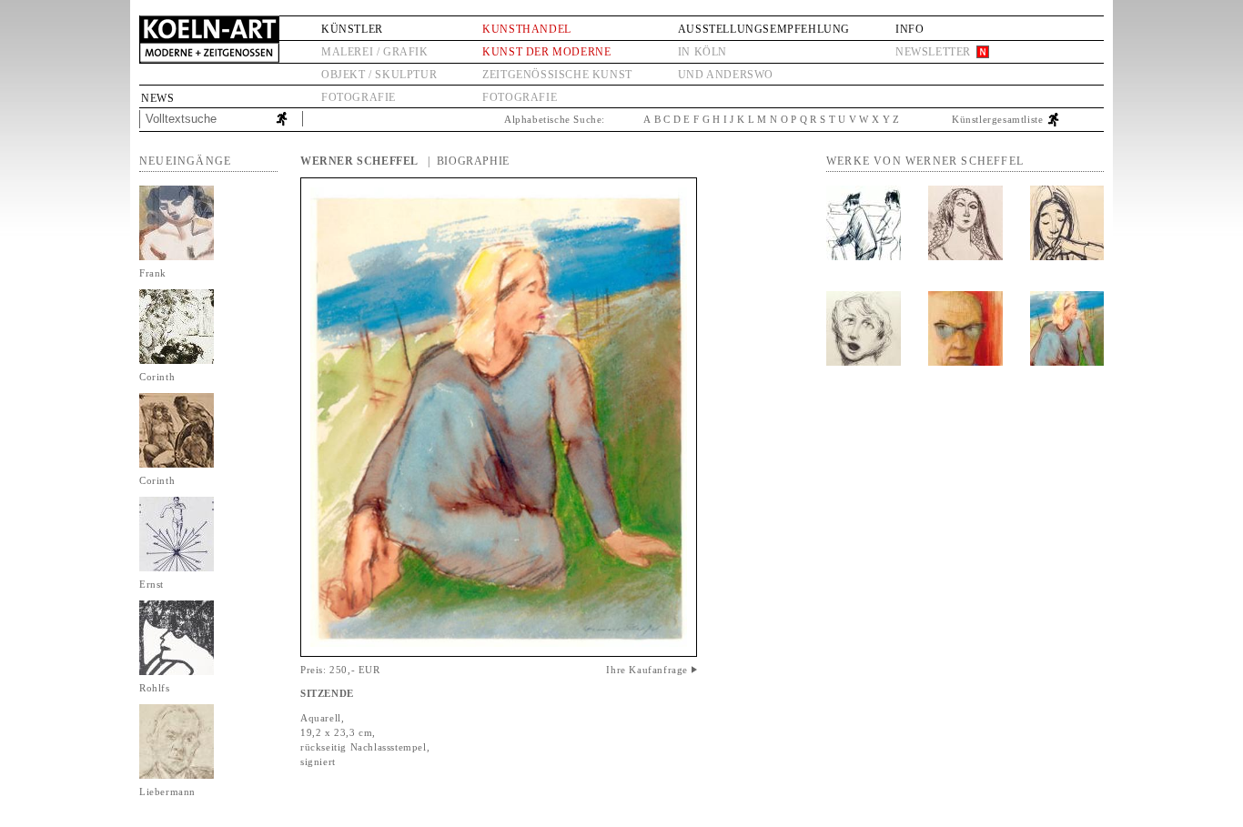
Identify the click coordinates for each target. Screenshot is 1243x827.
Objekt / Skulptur (379, 74)
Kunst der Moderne (546, 51)
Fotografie (358, 97)
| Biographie (469, 161)
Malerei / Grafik (375, 51)
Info (909, 29)
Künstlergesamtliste (997, 119)
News (157, 98)
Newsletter (933, 51)
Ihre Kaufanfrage (647, 669)
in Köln (702, 51)
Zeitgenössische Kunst (557, 74)
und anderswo (725, 74)
